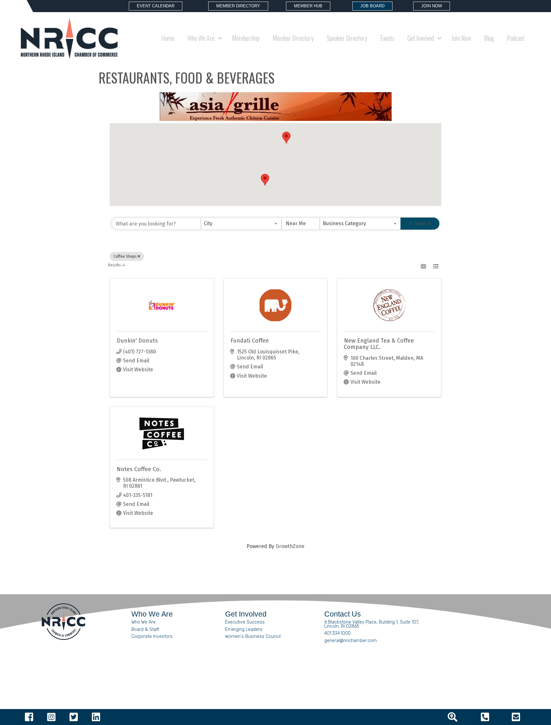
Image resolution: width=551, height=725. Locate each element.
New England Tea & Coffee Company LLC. (379, 344)
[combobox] (241, 224)
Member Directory (293, 38)
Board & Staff (145, 629)
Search (423, 223)
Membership (246, 38)
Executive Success (245, 622)
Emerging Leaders (243, 629)
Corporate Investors (152, 636)
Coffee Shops (125, 256)
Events (387, 38)
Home (167, 38)
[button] (265, 180)
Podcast (516, 38)
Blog (489, 38)
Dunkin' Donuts (137, 340)
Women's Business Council (253, 636)
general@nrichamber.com (350, 640)
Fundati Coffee (250, 340)
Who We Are (143, 622)
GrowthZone (290, 546)
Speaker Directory (347, 38)
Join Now (461, 38)
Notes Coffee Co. (139, 469)
